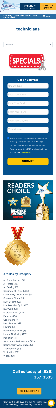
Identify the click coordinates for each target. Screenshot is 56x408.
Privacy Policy (11, 404)
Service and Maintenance (16, 341)
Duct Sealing (9, 301)
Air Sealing (8, 287)
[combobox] (25, 44)
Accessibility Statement (31, 404)
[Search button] (49, 44)
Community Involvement (15, 294)
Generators (9, 319)
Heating (7, 326)
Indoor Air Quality (12, 334)
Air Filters (8, 283)
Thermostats (9, 348)
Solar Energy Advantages (16, 345)
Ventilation (8, 352)
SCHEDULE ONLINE (29, 391)
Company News (11, 298)
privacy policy (25, 153)
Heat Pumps (9, 323)
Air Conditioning (11, 280)
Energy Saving (10, 312)
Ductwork (8, 308)
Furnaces (8, 316)
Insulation (8, 337)
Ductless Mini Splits (13, 305)
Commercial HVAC (12, 291)
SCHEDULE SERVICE (47, 7)
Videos (6, 355)
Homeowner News (12, 330)
